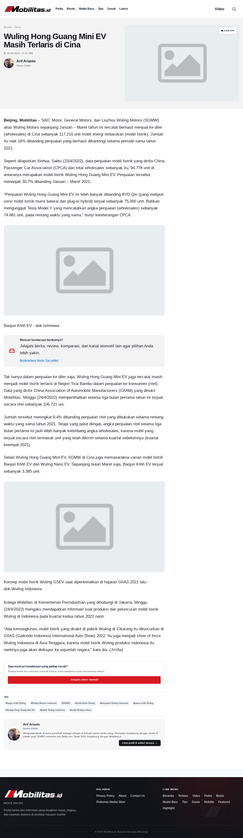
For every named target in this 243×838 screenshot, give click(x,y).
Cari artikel (52, 360)
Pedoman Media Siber (110, 802)
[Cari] (234, 9)
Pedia (59, 8)
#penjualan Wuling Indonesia (114, 703)
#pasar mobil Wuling (143, 703)
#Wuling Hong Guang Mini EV (20, 710)
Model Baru (86, 8)
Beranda (8, 27)
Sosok (111, 8)
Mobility (209, 802)
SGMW (151, 120)
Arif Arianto (26, 61)
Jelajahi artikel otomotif (84, 679)
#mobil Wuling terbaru (80, 710)
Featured (224, 802)
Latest (123, 8)
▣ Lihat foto (227, 30)
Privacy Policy (105, 795)
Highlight (168, 808)
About (122, 795)
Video (219, 9)
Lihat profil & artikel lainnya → (139, 743)
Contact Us (138, 795)
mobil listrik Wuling (35, 582)
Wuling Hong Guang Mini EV (90, 174)
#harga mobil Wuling (16, 703)
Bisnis (71, 8)
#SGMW (66, 703)
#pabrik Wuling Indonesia (52, 710)
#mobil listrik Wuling (85, 703)
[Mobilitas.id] (27, 9)
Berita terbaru (28, 360)
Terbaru (183, 795)
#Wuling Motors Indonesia (43, 703)
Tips (101, 8)
